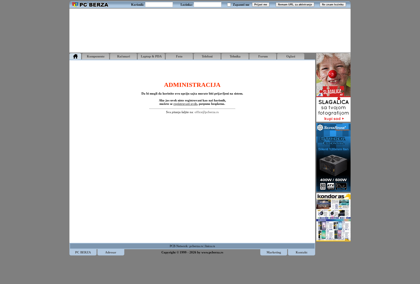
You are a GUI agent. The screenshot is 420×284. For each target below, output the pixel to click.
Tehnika (235, 56)
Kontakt (301, 252)
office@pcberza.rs (207, 112)
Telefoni (207, 56)
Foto (179, 56)
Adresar (110, 252)
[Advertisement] (210, 30)
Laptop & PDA (151, 56)
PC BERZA (83, 252)
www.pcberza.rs (212, 252)
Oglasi (290, 56)
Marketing (274, 252)
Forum (263, 56)
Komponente (96, 56)
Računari (123, 56)
